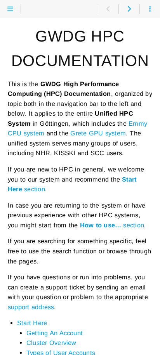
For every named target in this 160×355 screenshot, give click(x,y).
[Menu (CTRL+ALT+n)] (10, 9)
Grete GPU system (98, 133)
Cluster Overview (51, 342)
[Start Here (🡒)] (128, 9)
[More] (149, 9)
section (112, 225)
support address (31, 306)
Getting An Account (54, 332)
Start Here (32, 322)
